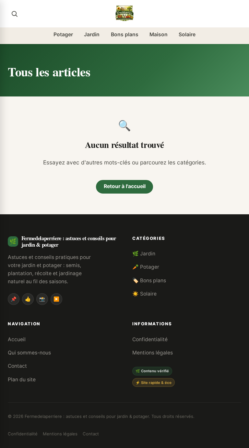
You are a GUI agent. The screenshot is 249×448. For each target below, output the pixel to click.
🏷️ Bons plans (149, 280)
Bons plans (124, 34)
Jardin (92, 34)
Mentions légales (152, 353)
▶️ (56, 299)
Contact (17, 366)
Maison (158, 34)
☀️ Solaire (144, 294)
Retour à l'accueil (125, 186)
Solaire (187, 34)
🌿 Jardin (143, 254)
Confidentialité (150, 339)
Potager (63, 34)
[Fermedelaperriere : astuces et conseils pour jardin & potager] (124, 13)
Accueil (17, 339)
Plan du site (22, 379)
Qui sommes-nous (29, 353)
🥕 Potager (145, 267)
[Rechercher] (14, 13)
